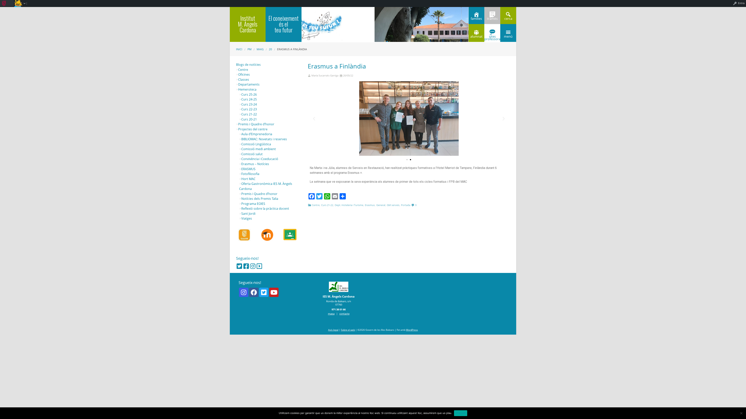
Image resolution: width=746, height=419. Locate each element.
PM (250, 49)
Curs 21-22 (327, 205)
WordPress (412, 330)
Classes (243, 79)
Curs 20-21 (249, 119)
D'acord (460, 413)
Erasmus (370, 205)
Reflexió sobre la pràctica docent (265, 208)
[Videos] (259, 266)
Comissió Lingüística (256, 144)
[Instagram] (252, 266)
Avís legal (333, 330)
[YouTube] (274, 292)
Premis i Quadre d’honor (256, 124)
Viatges (246, 218)
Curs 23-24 (249, 104)
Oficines (244, 74)
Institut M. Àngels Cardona (247, 24)
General (380, 205)
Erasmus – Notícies (255, 164)
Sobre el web (348, 330)
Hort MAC (248, 179)
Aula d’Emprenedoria (256, 134)
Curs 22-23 (249, 109)
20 (270, 49)
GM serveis (393, 205)
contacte (344, 313)
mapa (331, 313)
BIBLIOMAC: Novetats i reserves (264, 139)
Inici (239, 49)
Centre (316, 205)
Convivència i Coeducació (259, 159)
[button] (407, 159)
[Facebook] (246, 266)
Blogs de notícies (248, 64)
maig (260, 49)
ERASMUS (248, 169)
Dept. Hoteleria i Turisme (349, 205)
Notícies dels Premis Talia (259, 199)
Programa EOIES (253, 204)
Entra (741, 3)
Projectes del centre (253, 129)
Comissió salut (252, 154)
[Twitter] (239, 266)
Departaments (249, 84)
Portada (405, 205)
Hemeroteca (247, 89)
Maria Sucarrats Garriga (324, 75)
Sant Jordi (248, 213)
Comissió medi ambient (258, 149)
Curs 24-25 (249, 99)
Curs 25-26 (249, 94)
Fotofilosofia (250, 174)
